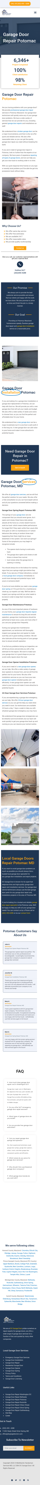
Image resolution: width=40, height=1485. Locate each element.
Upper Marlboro (8, 1264)
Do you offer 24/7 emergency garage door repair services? (19, 1108)
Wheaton (16, 1285)
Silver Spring (28, 1283)
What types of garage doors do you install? (19, 1117)
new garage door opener (26, 667)
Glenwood (30, 1256)
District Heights (14, 1269)
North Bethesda (27, 1288)
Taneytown (33, 1299)
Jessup (13, 1253)
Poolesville (28, 1291)
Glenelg (23, 1256)
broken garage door (25, 131)
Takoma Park (25, 1285)
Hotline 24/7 (20, 270)
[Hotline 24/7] (20, 264)
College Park (24, 1264)
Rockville (10, 1283)
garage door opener (9, 680)
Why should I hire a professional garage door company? (19, 1168)
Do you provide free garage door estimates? (20, 1126)
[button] (35, 12)
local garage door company (13, 576)
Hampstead (15, 1299)
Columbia (25, 1250)
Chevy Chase (16, 1288)
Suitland (5, 1269)
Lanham (27, 1266)
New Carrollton (18, 1266)
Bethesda (31, 1280)
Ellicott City (33, 1250)
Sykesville (7, 1301)
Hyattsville (8, 1266)
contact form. (25, 913)
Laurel (28, 1274)
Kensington (6, 1288)
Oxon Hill (21, 1272)
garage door (21, 515)
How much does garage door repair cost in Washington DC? (18, 1083)
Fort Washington (31, 1272)
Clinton (22, 1274)
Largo (33, 1266)
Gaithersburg (18, 1283)
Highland (32, 1253)
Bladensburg (25, 1269)
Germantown (7, 1285)
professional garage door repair (21, 110)
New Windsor (26, 1301)
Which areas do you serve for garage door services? (18, 1159)
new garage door (24, 422)
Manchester (16, 1301)
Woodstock (14, 1258)
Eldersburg (7, 1299)
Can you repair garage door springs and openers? (18, 1139)
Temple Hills (14, 1274)
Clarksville (10, 1256)
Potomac (33, 1285)
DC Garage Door (16, 1328)
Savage (19, 1253)
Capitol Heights (11, 1272)
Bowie (17, 1264)
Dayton (16, 1256)
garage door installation (25, 326)
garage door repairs (15, 123)
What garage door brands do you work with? (18, 1177)
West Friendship (24, 1258)
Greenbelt (33, 1264)
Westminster (29, 1296)
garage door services (18, 494)
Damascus (20, 1291)
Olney (13, 1291)
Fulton (25, 1253)
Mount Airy (24, 1299)
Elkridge (7, 1253)
